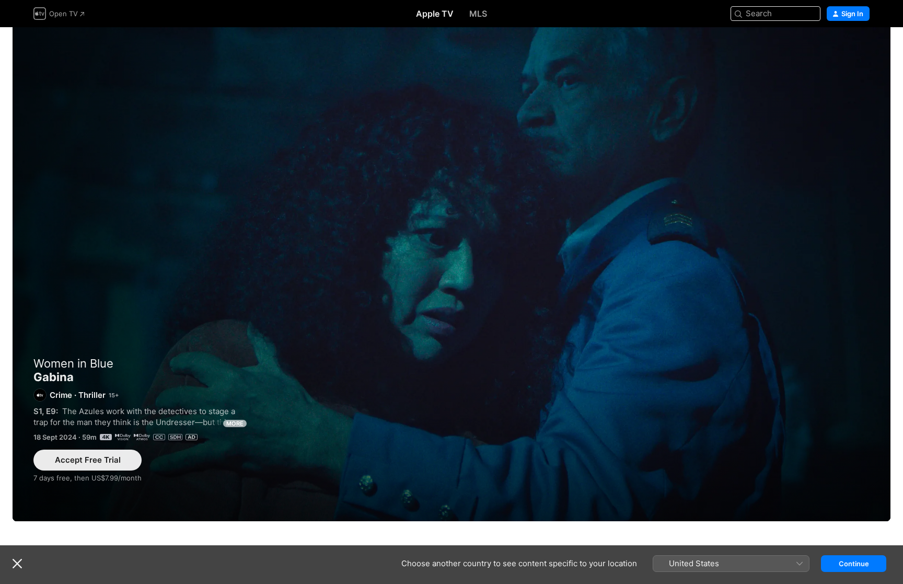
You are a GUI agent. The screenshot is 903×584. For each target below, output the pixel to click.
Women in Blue (73, 363)
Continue (854, 563)
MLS (478, 13)
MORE (235, 423)
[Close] (17, 563)
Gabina (451, 274)
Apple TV (435, 13)
